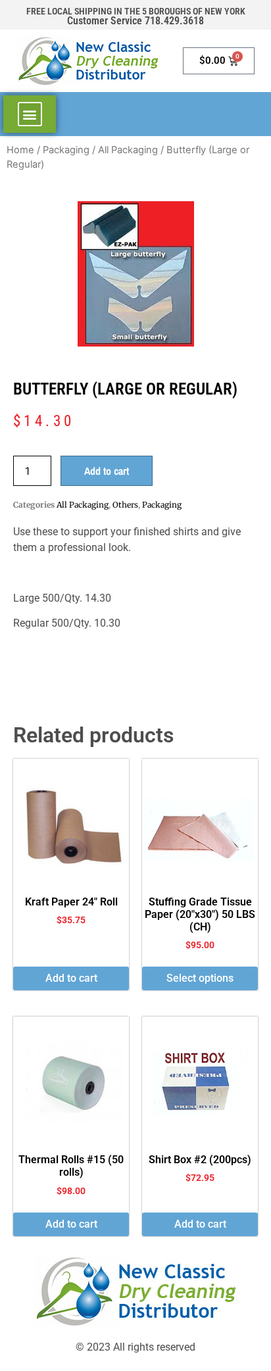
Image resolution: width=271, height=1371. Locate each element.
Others (125, 505)
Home (20, 150)
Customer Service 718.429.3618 (135, 20)
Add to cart (106, 471)
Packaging (66, 150)
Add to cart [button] (71, 978)
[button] (30, 114)
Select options (200, 978)
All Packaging (128, 150)
